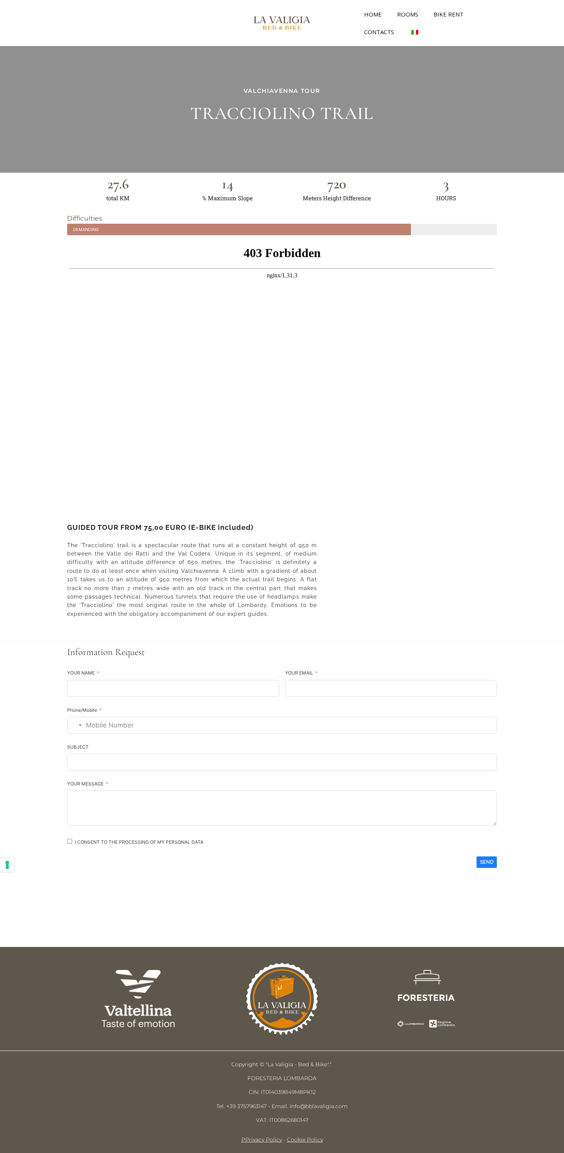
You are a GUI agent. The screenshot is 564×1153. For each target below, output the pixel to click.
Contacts (379, 32)
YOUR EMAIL (299, 673)
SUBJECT (78, 747)
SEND (486, 862)
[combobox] (76, 725)
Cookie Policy (305, 1139)
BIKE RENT (448, 14)
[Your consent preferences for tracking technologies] (7, 865)
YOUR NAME (81, 673)
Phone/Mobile (82, 710)
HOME (373, 14)
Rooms (407, 14)
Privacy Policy (263, 1139)
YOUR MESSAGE (85, 784)
